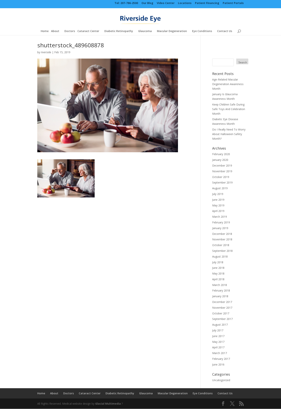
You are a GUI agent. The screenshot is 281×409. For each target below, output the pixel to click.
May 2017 (218, 342)
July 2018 (217, 262)
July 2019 (217, 194)
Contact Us (224, 31)
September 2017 (222, 319)
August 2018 (220, 256)
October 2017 (220, 313)
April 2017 (218, 347)
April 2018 (218, 279)
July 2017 (217, 330)
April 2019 (218, 211)
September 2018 (222, 251)
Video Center (166, 3)
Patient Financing (207, 3)
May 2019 (218, 205)
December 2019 (222, 165)
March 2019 (219, 216)
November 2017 (222, 307)
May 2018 (218, 273)
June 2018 (218, 268)
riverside (46, 52)
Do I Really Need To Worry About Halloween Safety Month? (228, 134)
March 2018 (219, 285)
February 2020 (221, 154)
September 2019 (222, 182)
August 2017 (220, 324)
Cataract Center (88, 31)
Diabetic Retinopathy (118, 31)
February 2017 (221, 359)
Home (45, 31)
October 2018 (220, 245)
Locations (185, 3)
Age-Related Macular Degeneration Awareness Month (228, 84)
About (55, 31)
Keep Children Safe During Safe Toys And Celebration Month (228, 109)
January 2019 (220, 228)
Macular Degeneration (172, 31)
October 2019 (220, 177)
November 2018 (222, 239)
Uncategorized (221, 380)
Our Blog (147, 3)
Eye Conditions (202, 31)
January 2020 (220, 160)
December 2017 (222, 302)
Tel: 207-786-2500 (126, 3)
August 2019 (220, 188)
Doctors (69, 31)
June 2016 (218, 364)
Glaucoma (145, 31)
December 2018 (222, 234)
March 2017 (219, 353)
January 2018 (220, 296)
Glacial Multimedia (108, 403)
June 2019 (218, 199)
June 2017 (218, 336)
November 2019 (222, 171)
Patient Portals (233, 3)
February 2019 (221, 222)
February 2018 (221, 290)
